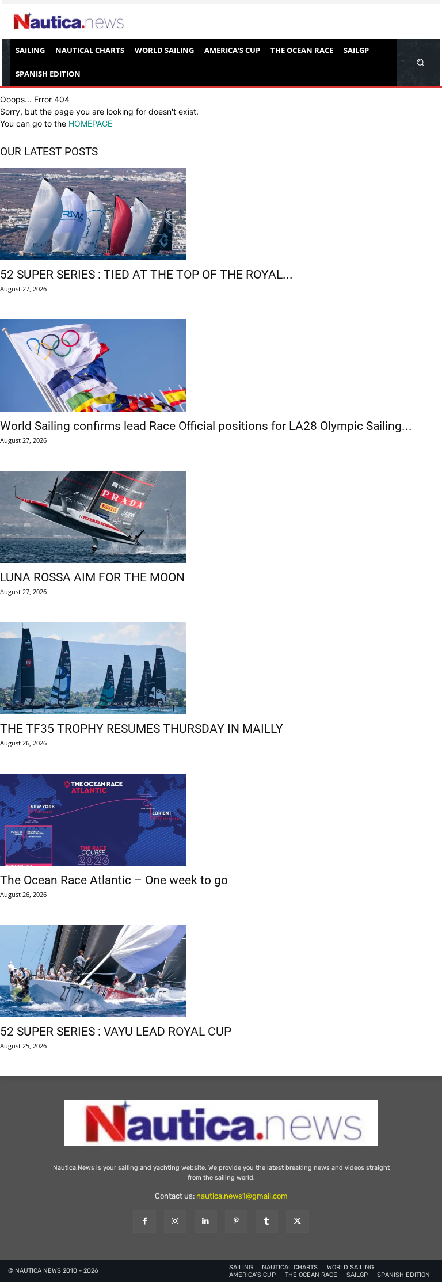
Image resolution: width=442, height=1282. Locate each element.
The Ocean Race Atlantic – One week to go (114, 880)
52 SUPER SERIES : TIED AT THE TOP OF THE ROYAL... (146, 274)
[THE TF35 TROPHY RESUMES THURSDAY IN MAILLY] (221, 668)
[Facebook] (144, 1221)
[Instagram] (175, 1221)
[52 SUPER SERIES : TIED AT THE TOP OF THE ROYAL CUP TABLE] (221, 214)
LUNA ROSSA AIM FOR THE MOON (92, 577)
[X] (297, 1221)
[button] (420, 62)
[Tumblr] (267, 1221)
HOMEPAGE (90, 123)
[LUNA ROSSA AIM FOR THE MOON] (221, 517)
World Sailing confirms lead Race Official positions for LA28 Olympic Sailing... (206, 426)
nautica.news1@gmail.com (242, 1196)
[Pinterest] (236, 1221)
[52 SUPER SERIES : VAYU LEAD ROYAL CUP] (221, 971)
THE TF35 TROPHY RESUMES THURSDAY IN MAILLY (141, 729)
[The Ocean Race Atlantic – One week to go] (221, 820)
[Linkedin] (206, 1221)
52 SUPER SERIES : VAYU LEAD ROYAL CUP (115, 1031)
